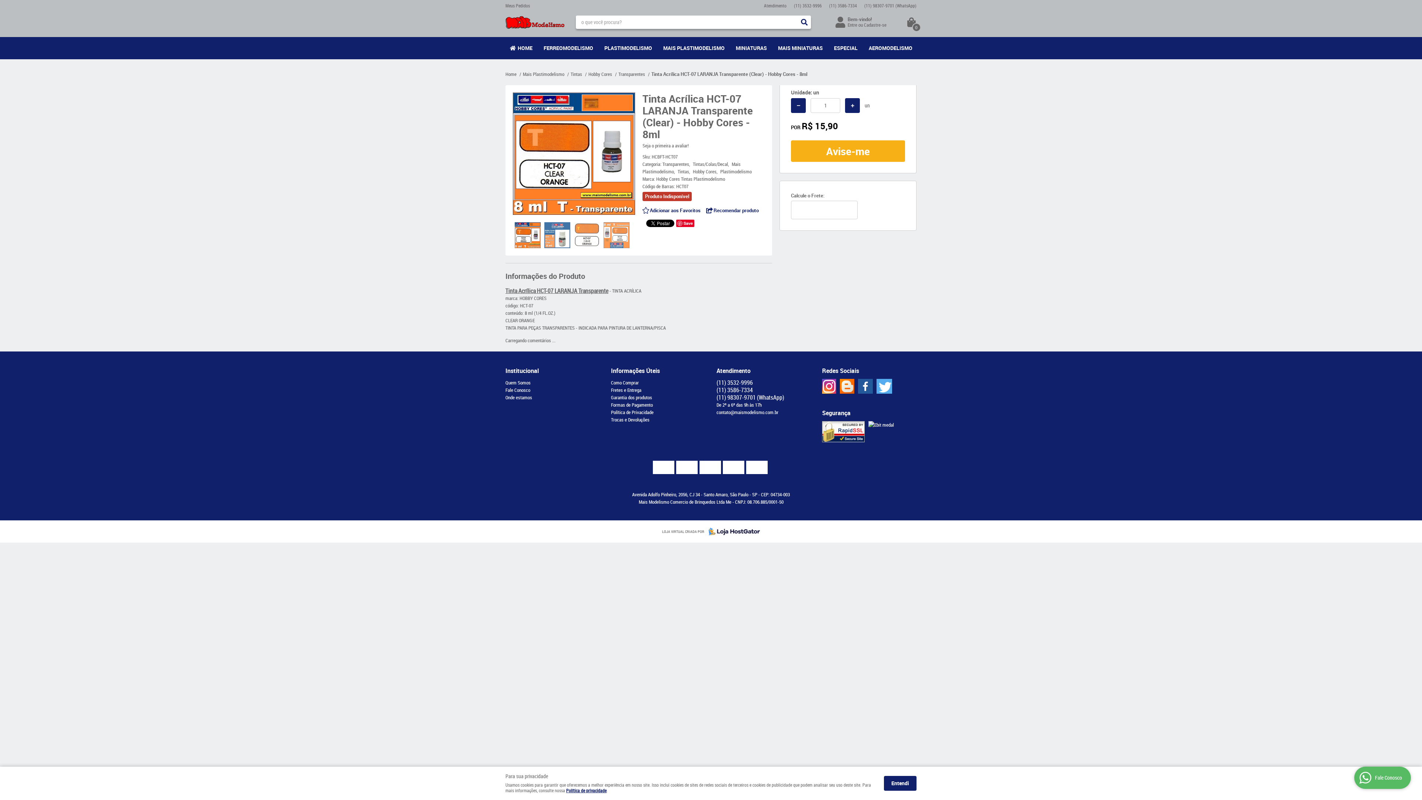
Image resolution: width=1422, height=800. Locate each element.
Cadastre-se (875, 24)
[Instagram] (829, 386)
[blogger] (847, 386)
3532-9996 (808, 6)
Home (525, 47)
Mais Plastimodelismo (694, 47)
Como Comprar (625, 382)
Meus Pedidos (517, 6)
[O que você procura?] (804, 22)
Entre (852, 24)
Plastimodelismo (628, 47)
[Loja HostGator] (732, 531)
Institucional (522, 371)
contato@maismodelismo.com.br (747, 412)
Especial (846, 47)
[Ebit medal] (881, 425)
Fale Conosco (517, 390)
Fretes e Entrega (626, 390)
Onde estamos (518, 397)
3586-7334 (843, 6)
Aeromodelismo (890, 47)
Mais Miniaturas (800, 47)
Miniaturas (751, 47)
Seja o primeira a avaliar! (665, 145)
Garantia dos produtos (631, 397)
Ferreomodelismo (568, 47)
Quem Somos (518, 382)
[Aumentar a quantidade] (852, 105)
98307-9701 (890, 6)
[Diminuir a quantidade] (798, 105)
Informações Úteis (635, 371)
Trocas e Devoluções (630, 419)
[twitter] (884, 386)
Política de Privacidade (632, 412)
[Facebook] (865, 386)
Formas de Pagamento (632, 404)
